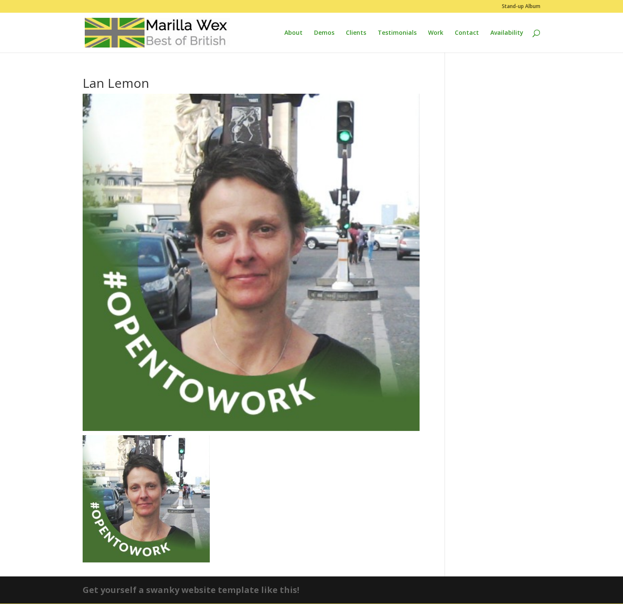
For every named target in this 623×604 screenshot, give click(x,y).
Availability (506, 33)
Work (435, 33)
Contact (467, 33)
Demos (324, 33)
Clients (356, 33)
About (293, 33)
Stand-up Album (521, 7)
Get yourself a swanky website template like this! (191, 590)
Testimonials (397, 33)
